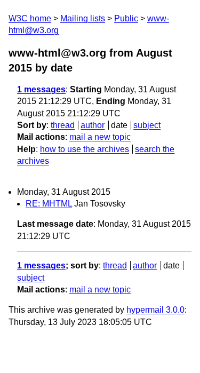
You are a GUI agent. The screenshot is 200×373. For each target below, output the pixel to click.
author (93, 125)
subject (147, 125)
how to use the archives (84, 149)
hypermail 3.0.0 (155, 309)
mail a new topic (100, 136)
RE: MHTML (49, 203)
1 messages (41, 89)
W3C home (30, 18)
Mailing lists (82, 18)
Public (126, 18)
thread (63, 125)
